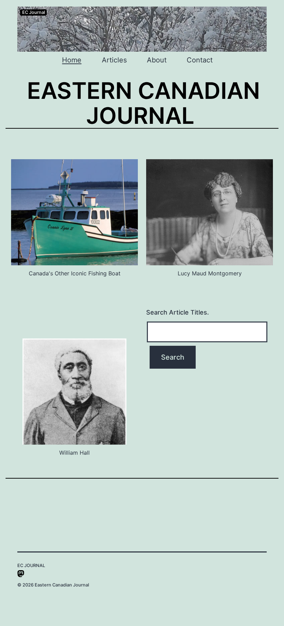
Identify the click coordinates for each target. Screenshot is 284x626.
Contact (200, 60)
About (157, 60)
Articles (114, 60)
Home (71, 60)
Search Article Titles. (177, 312)
